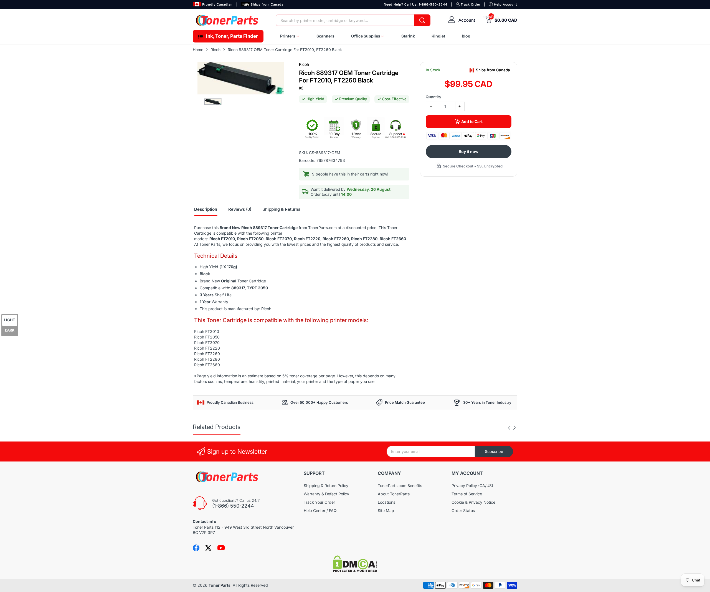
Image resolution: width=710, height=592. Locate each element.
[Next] (509, 427)
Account (466, 20)
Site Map (386, 510)
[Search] (422, 20)
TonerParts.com (322, 227)
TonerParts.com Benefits (400, 485)
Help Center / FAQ (320, 510)
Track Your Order (319, 502)
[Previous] (514, 427)
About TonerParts (394, 493)
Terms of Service (467, 493)
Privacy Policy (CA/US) (472, 485)
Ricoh (304, 64)
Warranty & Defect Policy (326, 493)
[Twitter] (208, 548)
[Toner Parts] (227, 20)
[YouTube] (221, 548)
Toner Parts (219, 585)
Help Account (505, 4)
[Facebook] (196, 548)
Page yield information (217, 375)
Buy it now (468, 151)
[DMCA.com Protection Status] (355, 570)
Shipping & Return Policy (326, 485)
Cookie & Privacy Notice (473, 502)
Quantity (433, 96)
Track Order (470, 4)
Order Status (463, 510)
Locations (386, 502)
